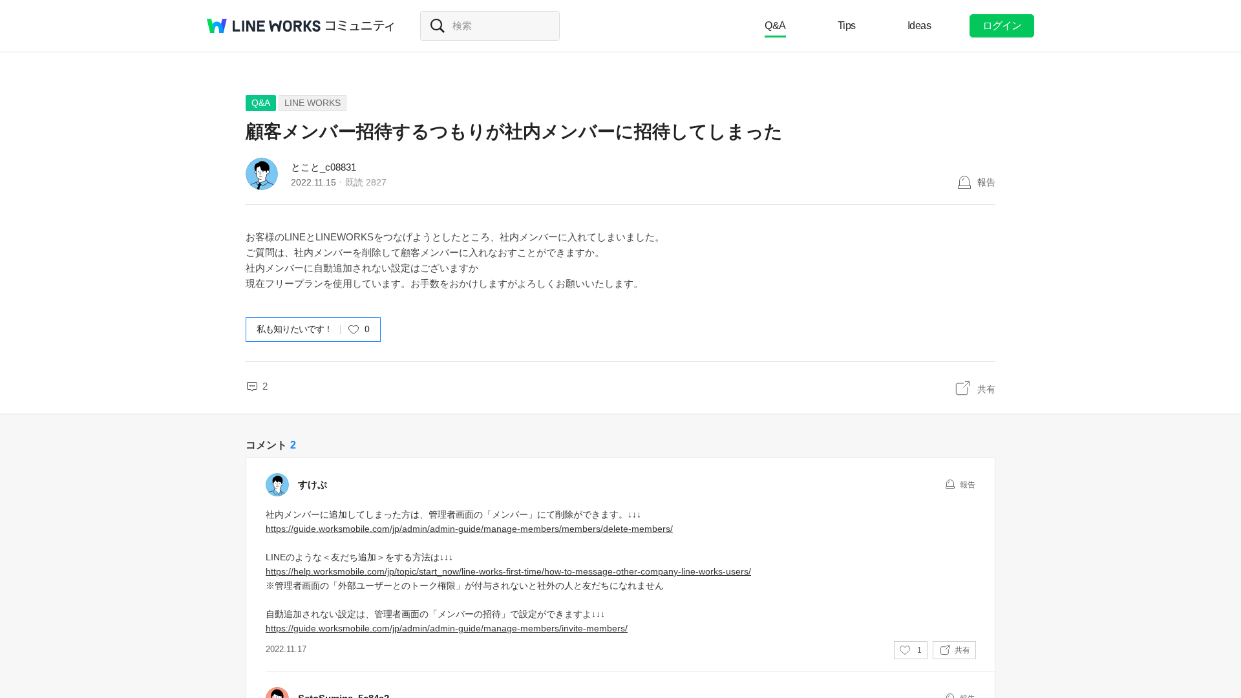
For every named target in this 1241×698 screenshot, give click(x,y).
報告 (986, 182)
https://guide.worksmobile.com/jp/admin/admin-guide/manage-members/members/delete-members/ (469, 529)
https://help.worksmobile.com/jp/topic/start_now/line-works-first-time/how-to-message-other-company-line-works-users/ (508, 571)
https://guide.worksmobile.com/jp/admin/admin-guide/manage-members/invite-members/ (447, 628)
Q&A (775, 25)
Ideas (919, 25)
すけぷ (312, 484)
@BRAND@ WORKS (264, 26)
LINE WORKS (312, 103)
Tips (847, 25)
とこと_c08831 (323, 167)
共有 (986, 389)
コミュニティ (360, 26)
